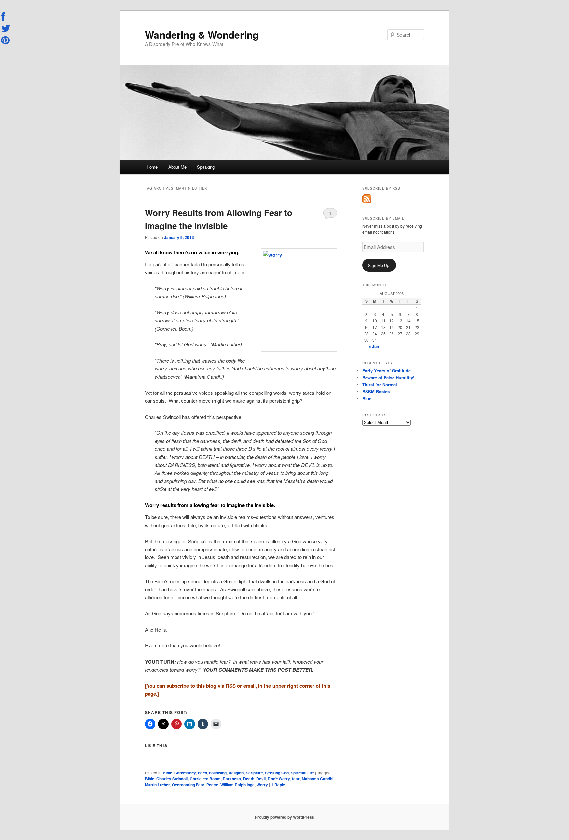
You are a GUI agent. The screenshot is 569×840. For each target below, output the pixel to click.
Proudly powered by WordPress (284, 817)
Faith (202, 773)
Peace (212, 785)
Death (248, 779)
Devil (261, 779)
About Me (177, 167)
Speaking (206, 167)
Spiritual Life (302, 773)
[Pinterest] (6, 40)
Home (152, 167)
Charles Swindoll (172, 779)
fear (296, 779)
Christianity (185, 773)
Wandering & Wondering (201, 34)
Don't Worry (279, 779)
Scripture (254, 773)
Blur (366, 398)
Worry (262, 785)
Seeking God (277, 773)
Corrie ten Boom (205, 779)
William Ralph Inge (237, 785)
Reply (278, 785)
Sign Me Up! (379, 265)
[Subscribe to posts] (366, 202)
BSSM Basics (376, 391)
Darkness (232, 779)
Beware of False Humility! (388, 377)
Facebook (6, 17)
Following (218, 773)
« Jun (374, 346)
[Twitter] (6, 28)
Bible (167, 773)
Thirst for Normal (379, 384)
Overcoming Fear (188, 785)
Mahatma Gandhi (317, 779)
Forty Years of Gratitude (386, 370)
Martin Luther (157, 785)
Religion (236, 773)
